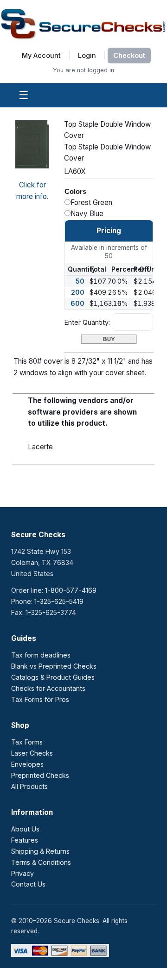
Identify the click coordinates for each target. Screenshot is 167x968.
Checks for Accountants (48, 688)
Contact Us (28, 884)
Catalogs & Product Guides (53, 677)
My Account (41, 55)
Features (24, 840)
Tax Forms (27, 742)
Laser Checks (32, 753)
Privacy (22, 873)
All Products (29, 786)
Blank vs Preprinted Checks (53, 666)
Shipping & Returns (40, 851)
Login (87, 55)
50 (80, 281)
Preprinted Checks (40, 775)
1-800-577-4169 (70, 590)
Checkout (129, 55)
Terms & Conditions (41, 862)
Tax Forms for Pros (40, 699)
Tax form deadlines (41, 655)
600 (77, 303)
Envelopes (27, 764)
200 (77, 292)
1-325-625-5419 (59, 601)
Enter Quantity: (87, 322)
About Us (25, 829)
